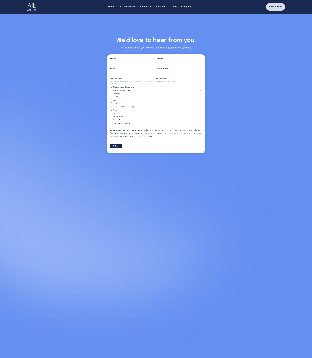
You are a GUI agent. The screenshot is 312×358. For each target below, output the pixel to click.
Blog (175, 7)
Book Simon (275, 7)
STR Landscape (126, 7)
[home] (32, 7)
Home (111, 7)
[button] (145, 6)
